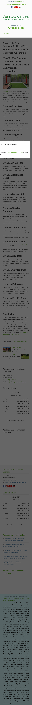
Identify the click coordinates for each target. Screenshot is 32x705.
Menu (7, 33)
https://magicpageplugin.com (15, 152)
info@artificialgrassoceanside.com (16, 4)
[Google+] (15, 7)
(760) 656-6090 (18, 1)
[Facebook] (12, 7)
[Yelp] (17, 7)
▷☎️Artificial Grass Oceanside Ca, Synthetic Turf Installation (16, 16)
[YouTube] (20, 7)
